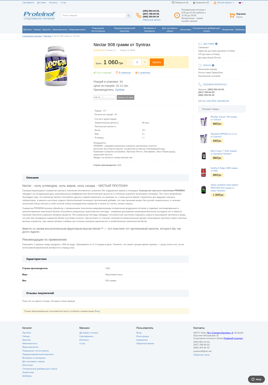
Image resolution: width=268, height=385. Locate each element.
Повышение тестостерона (35, 350)
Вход (97, 311)
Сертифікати (28, 3)
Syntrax (120, 89)
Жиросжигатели (30, 347)
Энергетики (28, 372)
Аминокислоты (29, 343)
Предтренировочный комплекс (38, 354)
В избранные (125, 73)
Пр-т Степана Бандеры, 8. (220, 332)
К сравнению (144, 73)
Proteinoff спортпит (233, 338)
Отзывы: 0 (110, 50)
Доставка (41, 3)
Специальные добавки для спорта (39, 368)
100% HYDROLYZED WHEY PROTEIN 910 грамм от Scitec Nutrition (224, 188)
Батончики (27, 365)
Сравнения (142, 340)
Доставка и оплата (88, 332)
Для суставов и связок (33, 361)
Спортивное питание (31, 36)
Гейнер (26, 336)
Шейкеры (27, 376)
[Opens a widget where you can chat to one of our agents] (256, 379)
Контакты (53, 3)
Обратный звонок (152, 19)
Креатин (26, 340)
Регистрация (142, 336)
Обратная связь (201, 354)
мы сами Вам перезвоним (216, 101)
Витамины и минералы (34, 358)
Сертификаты (86, 336)
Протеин (47, 36)
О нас (63, 3)
